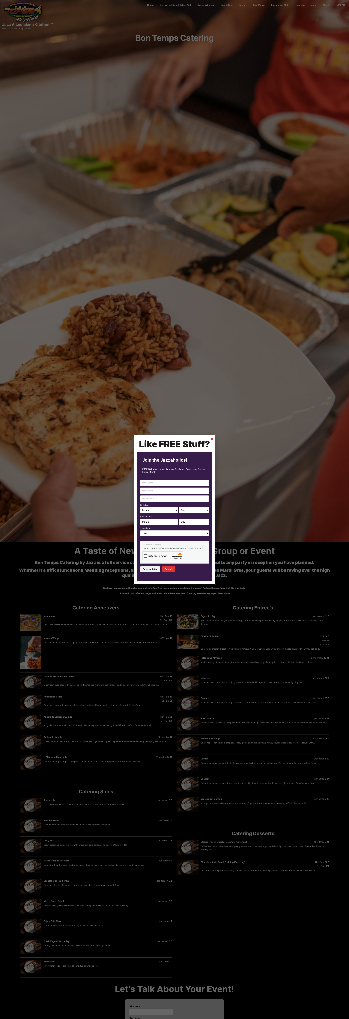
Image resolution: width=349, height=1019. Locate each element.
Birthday (144, 505)
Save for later (150, 569)
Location (145, 528)
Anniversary (146, 516)
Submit (168, 569)
